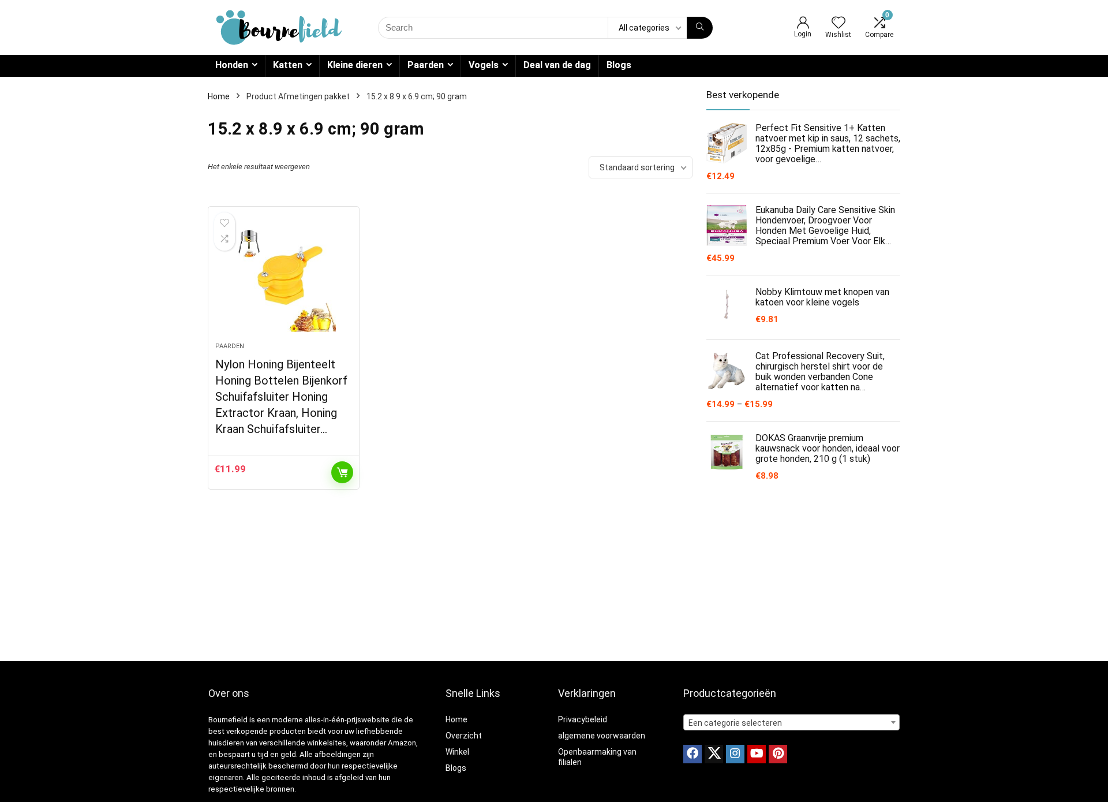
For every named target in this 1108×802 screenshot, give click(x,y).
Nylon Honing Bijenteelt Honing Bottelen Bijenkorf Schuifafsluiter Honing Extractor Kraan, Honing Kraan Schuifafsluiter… (281, 396)
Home (219, 96)
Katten (287, 64)
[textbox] (791, 723)
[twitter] (714, 754)
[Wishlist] (838, 24)
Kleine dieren (355, 64)
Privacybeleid (582, 719)
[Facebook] (692, 754)
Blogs (619, 64)
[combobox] (791, 722)
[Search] (700, 28)
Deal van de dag (557, 64)
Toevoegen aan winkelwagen (342, 472)
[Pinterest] (778, 754)
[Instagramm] (735, 754)
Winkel (457, 751)
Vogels (484, 64)
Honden (231, 64)
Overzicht (464, 735)
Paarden (425, 64)
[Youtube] (756, 754)
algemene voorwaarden (601, 735)
